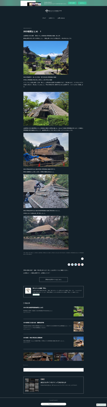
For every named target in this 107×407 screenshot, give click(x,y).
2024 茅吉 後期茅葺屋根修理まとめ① (33, 307)
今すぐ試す (72, 3)
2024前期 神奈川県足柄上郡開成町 (32, 337)
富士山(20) (58, 252)
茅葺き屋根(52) (29, 254)
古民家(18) (36, 252)
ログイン (82, 3)
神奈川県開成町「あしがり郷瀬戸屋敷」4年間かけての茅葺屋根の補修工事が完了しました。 (44, 340)
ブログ (44, 18)
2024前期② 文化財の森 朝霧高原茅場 (33, 322)
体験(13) (49, 252)
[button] (44, 18)
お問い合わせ (61, 18)
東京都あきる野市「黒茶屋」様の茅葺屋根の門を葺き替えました (37, 310)
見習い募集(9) (26, 252)
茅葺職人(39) (45, 252)
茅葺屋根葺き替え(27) (75, 252)
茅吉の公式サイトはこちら (53, 279)
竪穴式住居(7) (62, 252)
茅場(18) (53, 252)
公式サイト (52, 18)
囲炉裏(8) (40, 252)
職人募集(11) (31, 252)
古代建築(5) (68, 252)
